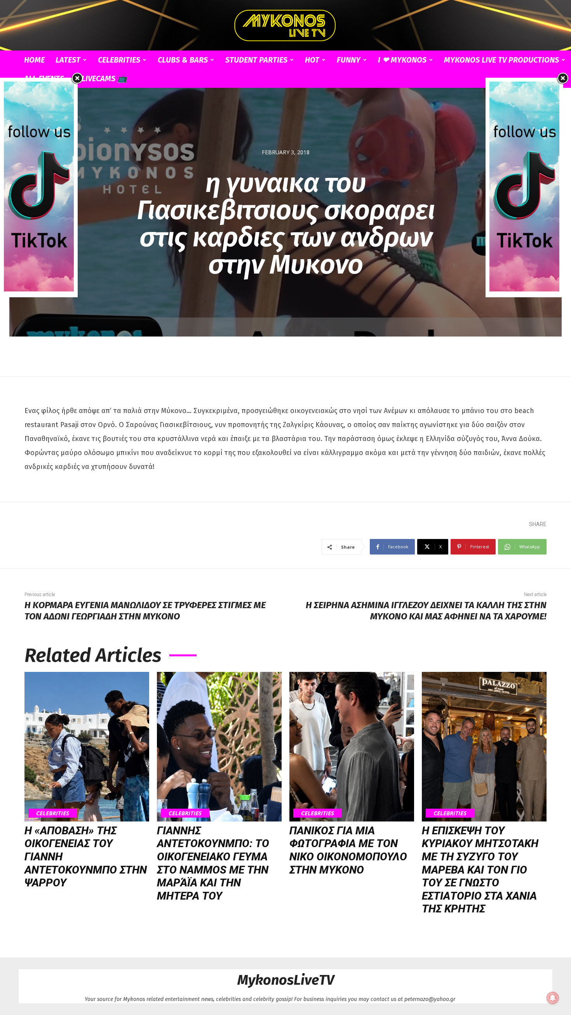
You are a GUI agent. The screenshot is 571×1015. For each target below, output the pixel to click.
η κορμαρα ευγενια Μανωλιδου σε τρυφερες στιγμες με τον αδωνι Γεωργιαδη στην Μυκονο (145, 611)
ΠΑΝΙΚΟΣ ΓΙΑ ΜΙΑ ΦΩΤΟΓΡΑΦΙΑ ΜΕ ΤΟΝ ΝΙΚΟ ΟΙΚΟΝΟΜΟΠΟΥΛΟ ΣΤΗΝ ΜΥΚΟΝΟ (348, 850)
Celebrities (119, 60)
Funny (348, 60)
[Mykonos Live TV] (285, 25)
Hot (312, 60)
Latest (68, 60)
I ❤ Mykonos (402, 60)
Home (34, 60)
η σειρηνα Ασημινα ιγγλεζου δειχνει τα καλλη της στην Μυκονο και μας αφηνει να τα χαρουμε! (426, 611)
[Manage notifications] (553, 998)
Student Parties (256, 60)
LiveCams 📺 (104, 78)
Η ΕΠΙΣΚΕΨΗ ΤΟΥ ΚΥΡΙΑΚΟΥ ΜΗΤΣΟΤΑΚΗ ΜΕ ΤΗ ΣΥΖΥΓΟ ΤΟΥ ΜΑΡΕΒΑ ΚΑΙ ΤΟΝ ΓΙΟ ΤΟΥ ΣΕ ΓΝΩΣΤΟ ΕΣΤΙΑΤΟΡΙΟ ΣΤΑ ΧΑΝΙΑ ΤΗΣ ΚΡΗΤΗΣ (480, 870)
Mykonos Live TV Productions (501, 60)
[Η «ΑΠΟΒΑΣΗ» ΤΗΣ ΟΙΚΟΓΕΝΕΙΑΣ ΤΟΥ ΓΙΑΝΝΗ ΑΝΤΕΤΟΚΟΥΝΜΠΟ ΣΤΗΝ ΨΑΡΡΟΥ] (86, 746)
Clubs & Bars (183, 60)
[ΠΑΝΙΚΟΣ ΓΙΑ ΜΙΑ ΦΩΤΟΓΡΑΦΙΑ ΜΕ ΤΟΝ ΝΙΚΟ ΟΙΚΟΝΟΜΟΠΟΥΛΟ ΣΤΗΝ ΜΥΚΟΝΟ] (351, 746)
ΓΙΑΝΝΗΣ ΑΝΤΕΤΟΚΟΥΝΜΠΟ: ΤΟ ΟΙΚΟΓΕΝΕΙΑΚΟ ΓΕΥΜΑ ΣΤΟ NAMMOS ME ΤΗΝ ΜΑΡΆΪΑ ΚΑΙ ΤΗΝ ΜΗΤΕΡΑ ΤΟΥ (213, 863)
